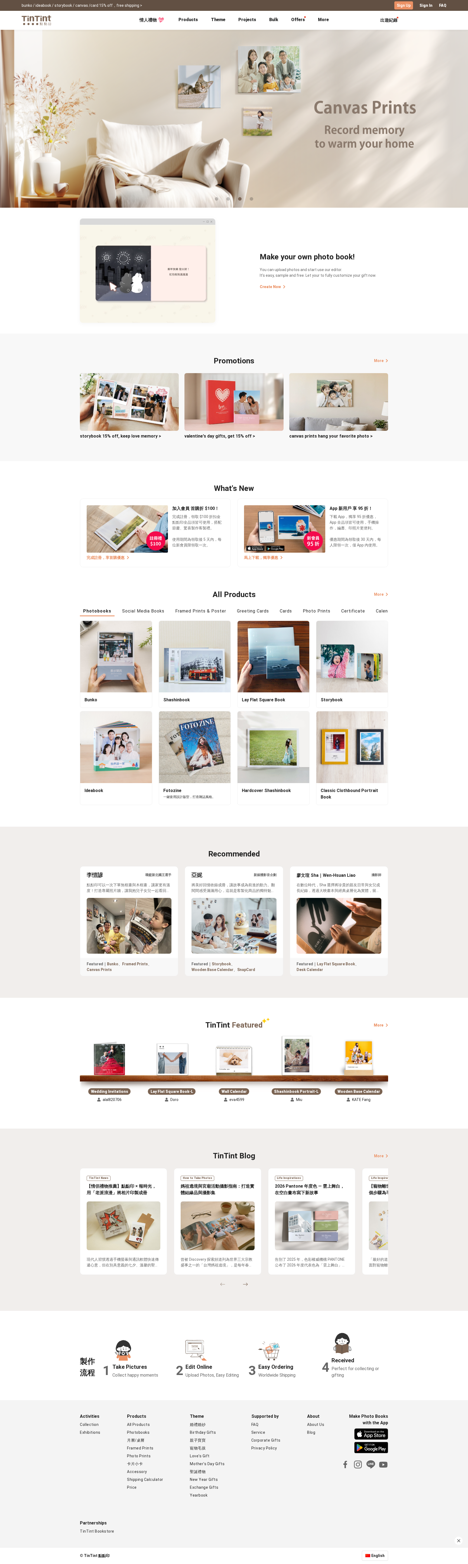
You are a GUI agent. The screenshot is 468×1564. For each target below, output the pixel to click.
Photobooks (138, 1432)
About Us (315, 1424)
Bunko (112, 964)
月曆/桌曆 (136, 1440)
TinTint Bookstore (97, 1531)
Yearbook (198, 1495)
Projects (247, 19)
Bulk (273, 19)
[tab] (188, 20)
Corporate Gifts (266, 1440)
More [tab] (323, 19)
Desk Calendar (310, 969)
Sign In (426, 5)
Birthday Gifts (203, 1432)
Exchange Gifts (204, 1487)
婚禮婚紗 (198, 1424)
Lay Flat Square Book (336, 964)
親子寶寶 (198, 1440)
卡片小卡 (135, 1464)
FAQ (442, 5)
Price (132, 1487)
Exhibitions (90, 1432)
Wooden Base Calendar (212, 969)
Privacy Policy (264, 1448)
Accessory (137, 1471)
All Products (138, 1424)
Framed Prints (135, 964)
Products (188, 19)
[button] (109, 1059)
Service (258, 1432)
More (379, 361)
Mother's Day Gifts (207, 1464)
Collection (89, 1424)
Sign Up (404, 5)
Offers (298, 19)
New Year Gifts (204, 1479)
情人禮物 (148, 19)
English (378, 1555)
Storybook (221, 964)
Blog (311, 1432)
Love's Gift (200, 1456)
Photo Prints (139, 1456)
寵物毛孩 (198, 1448)
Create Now (270, 287)
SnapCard (246, 969)
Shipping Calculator (145, 1479)
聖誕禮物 (198, 1471)
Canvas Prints (99, 969)
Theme (218, 19)
